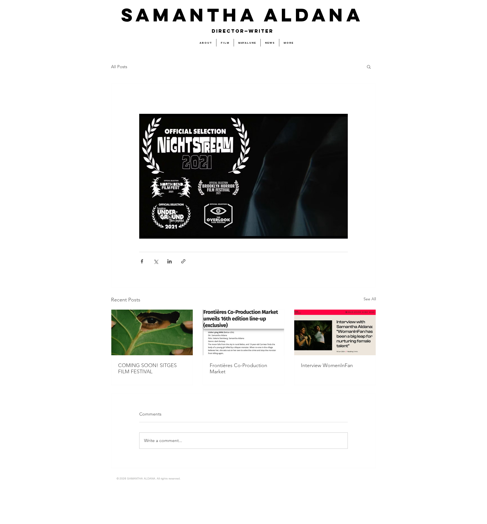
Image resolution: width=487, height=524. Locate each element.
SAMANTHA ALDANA (242, 14)
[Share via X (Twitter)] (155, 261)
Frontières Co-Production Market (238, 368)
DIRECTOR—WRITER (242, 31)
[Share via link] (183, 261)
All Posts (119, 66)
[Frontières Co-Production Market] (243, 332)
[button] (368, 66)
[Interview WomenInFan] (335, 332)
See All (370, 298)
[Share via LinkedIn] (169, 261)
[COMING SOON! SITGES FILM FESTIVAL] (152, 332)
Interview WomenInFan (327, 365)
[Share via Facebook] (142, 261)
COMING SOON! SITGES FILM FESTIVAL (147, 368)
